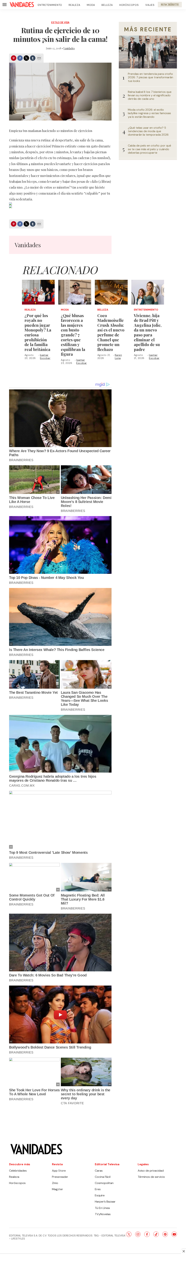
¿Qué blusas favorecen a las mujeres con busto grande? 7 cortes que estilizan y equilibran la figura (73, 335)
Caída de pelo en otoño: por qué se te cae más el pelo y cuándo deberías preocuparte (149, 149)
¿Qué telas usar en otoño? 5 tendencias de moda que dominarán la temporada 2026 (148, 131)
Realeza (74, 5)
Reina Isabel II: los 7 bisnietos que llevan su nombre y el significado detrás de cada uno (149, 95)
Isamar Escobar (45, 356)
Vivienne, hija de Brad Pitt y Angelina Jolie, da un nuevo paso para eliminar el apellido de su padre (147, 332)
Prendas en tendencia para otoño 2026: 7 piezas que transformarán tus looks (150, 77)
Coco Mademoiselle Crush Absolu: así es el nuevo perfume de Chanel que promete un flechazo (110, 332)
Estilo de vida (60, 22)
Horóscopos (129, 5)
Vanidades (69, 48)
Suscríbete (170, 4)
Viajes (150, 5)
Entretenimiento (50, 5)
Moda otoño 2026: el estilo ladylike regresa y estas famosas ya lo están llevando (149, 113)
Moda (91, 5)
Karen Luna (118, 356)
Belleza (107, 5)
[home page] (22, 4)
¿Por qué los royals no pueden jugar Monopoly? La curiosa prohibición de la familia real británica (38, 332)
